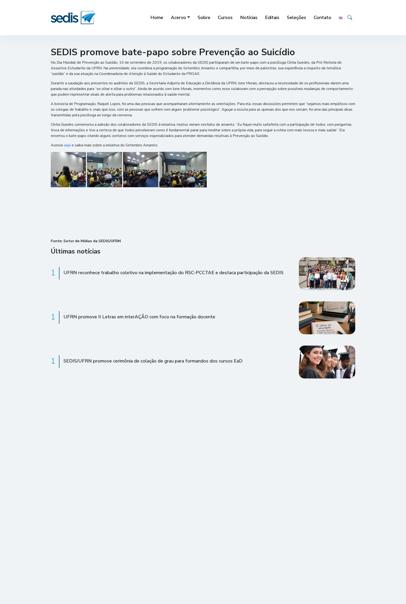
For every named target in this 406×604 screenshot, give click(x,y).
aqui (67, 145)
